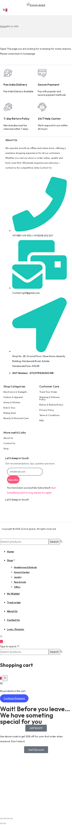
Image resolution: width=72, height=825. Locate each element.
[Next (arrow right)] (4, 823)
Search (54, 542)
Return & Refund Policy (51, 404)
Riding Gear (9, 412)
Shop (6, 448)
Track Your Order (48, 391)
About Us (8, 438)
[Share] (8, 818)
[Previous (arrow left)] (1, 823)
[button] (36, 728)
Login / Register (15, 629)
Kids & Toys (9, 407)
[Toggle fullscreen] (4, 818)
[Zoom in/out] (1, 818)
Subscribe (13, 479)
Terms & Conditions (49, 415)
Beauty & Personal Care (16, 418)
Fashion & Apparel (13, 397)
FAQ (41, 420)
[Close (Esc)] (11, 818)
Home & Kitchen (11, 402)
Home (3, 26)
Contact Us (46, 167)
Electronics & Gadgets (15, 391)
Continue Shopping (14, 698)
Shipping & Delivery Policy (49, 398)
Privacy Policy (46, 409)
